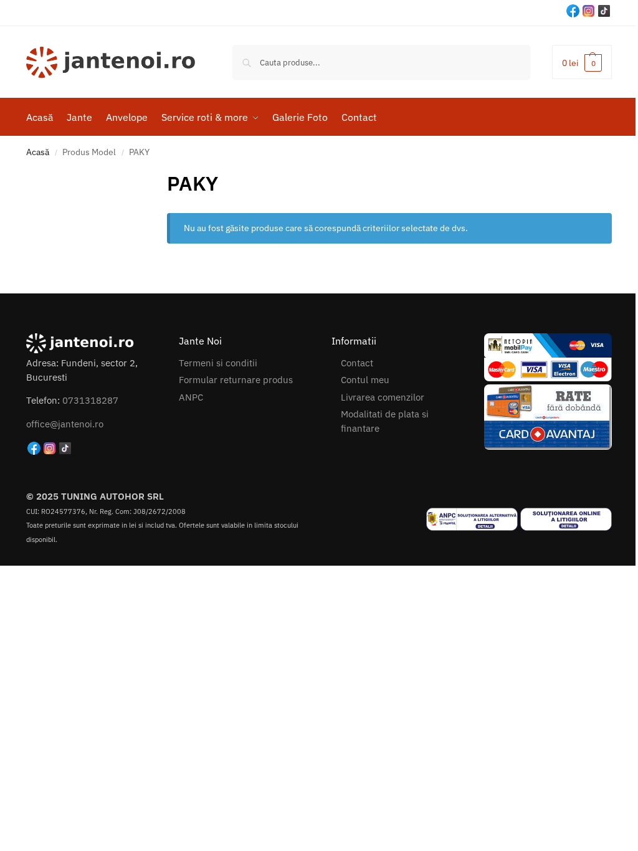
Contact (357, 363)
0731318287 (90, 400)
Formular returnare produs (236, 380)
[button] (582, 62)
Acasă (37, 152)
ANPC (191, 397)
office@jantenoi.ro (64, 424)
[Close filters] (159, 176)
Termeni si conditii (218, 363)
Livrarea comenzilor (382, 397)
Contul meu (365, 380)
